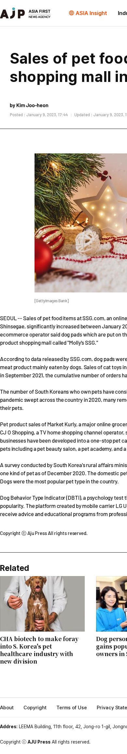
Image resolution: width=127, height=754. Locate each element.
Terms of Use (71, 708)
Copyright (35, 708)
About (7, 708)
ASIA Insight (91, 13)
